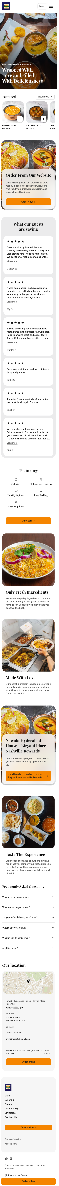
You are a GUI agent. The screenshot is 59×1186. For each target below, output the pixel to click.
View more (12, 261)
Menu (42, 6)
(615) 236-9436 (13, 1033)
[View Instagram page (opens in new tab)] (11, 1159)
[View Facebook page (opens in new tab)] (6, 1159)
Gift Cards (10, 1112)
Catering (9, 1099)
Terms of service (13, 1139)
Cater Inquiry (11, 1108)
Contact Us (11, 1117)
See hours (47, 1052)
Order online (28, 1061)
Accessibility (11, 1144)
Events (8, 1104)
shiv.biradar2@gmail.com (18, 1040)
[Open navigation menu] (51, 6)
